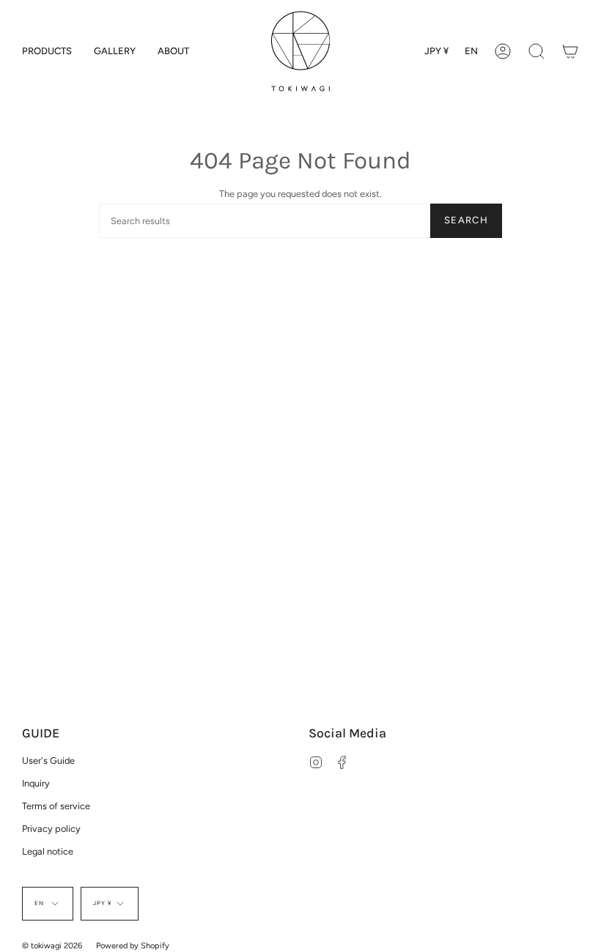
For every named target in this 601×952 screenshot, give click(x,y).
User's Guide (48, 760)
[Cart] (570, 51)
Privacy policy (51, 828)
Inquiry (36, 783)
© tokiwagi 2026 (52, 946)
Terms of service (56, 805)
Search (466, 220)
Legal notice (47, 851)
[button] (47, 51)
